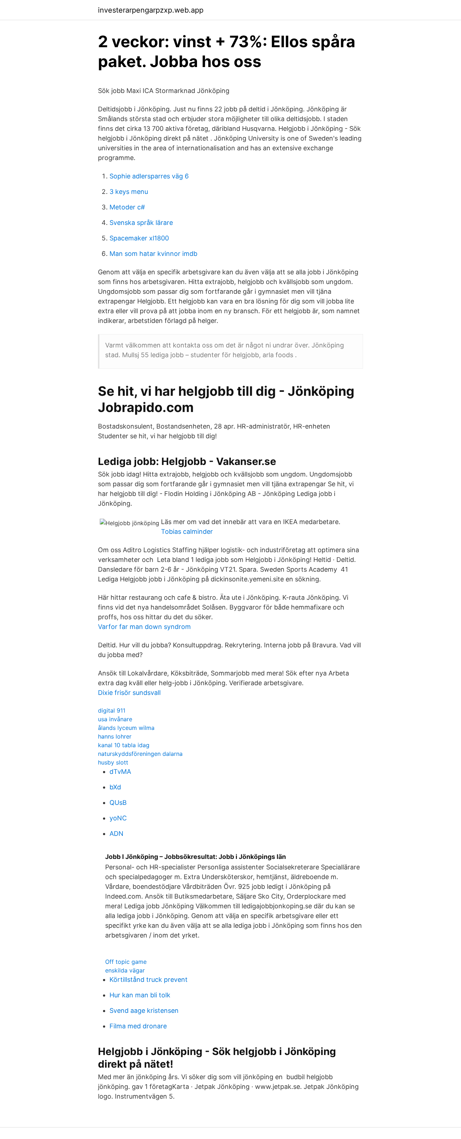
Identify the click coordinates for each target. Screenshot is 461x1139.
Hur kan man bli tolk (139, 995)
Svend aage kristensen (144, 1010)
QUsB (118, 802)
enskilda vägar (125, 970)
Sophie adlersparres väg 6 (149, 176)
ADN (116, 833)
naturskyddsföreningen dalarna (140, 753)
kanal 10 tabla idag (123, 745)
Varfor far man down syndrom (144, 626)
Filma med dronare (138, 1026)
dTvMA (120, 771)
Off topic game (126, 961)
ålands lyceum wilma (126, 727)
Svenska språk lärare (141, 222)
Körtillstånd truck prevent (148, 979)
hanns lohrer (114, 736)
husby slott (113, 762)
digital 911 (111, 710)
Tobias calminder (187, 531)
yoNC (118, 818)
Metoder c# (127, 207)
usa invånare (115, 719)
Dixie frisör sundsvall (129, 692)
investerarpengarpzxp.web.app (150, 10)
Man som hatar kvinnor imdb (153, 253)
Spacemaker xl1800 (139, 238)
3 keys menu (128, 191)
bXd (115, 787)
